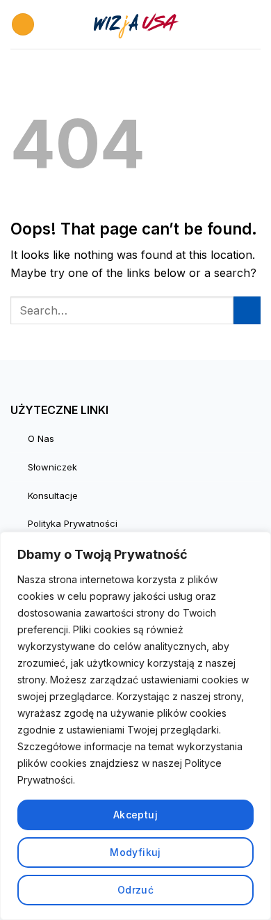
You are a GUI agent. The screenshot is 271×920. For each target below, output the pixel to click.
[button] (23, 24)
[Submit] (247, 310)
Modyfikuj (135, 852)
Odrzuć (135, 890)
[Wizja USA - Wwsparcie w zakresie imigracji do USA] (135, 24)
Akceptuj (135, 814)
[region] (135, 726)
